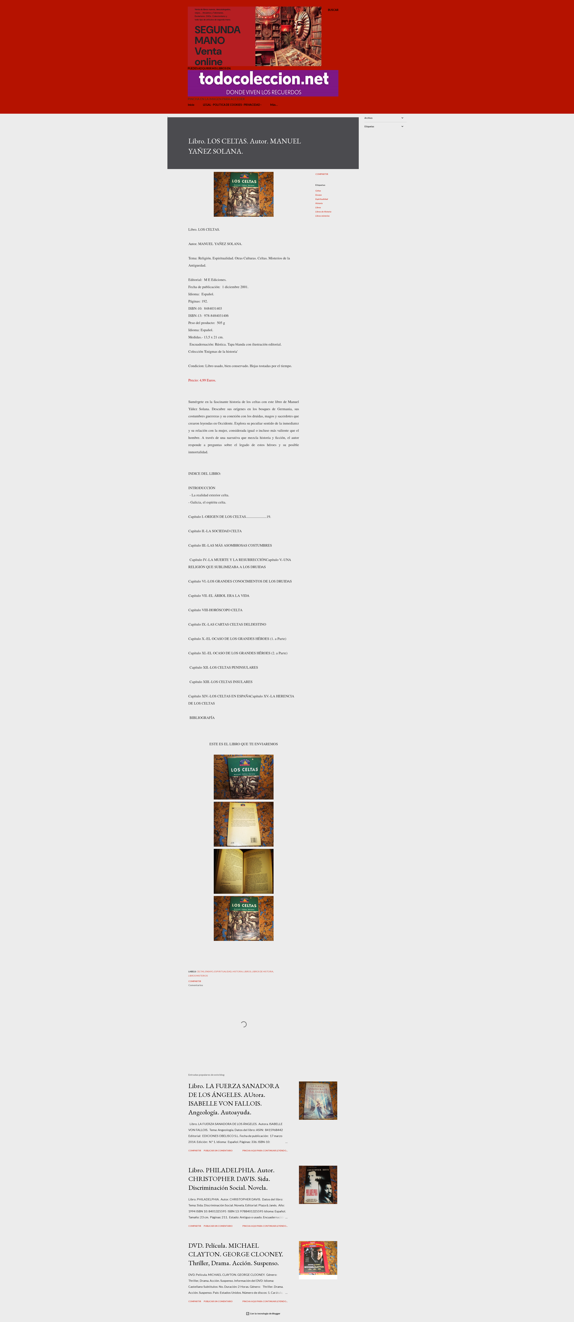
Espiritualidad (321, 199)
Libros (318, 207)
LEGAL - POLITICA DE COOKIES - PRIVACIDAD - (232, 104)
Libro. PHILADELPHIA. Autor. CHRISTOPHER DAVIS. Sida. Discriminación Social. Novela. (231, 1179)
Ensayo (318, 195)
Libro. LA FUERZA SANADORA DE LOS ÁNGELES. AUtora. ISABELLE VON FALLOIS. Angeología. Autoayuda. (233, 1098)
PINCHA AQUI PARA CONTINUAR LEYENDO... (265, 1150)
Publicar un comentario (218, 1150)
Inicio (191, 104)
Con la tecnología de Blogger (264, 1313)
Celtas (318, 190)
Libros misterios (322, 215)
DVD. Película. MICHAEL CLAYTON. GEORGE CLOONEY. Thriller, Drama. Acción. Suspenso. (235, 1254)
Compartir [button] (321, 174)
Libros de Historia (323, 211)
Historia (319, 203)
